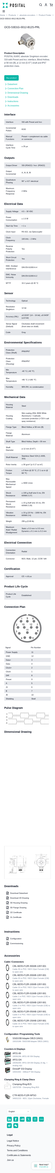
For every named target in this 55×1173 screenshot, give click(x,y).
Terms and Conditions (17, 1150)
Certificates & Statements (19, 1155)
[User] (40, 4)
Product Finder (45, 15)
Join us (10, 1160)
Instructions (12, 101)
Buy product (11, 78)
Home (2, 15)
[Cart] (51, 4)
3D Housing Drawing (19, 903)
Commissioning (16, 943)
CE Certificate (16, 912)
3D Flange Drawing (18, 908)
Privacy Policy (13, 1146)
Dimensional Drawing (17, 93)
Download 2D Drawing (19, 898)
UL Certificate (15, 917)
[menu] (2, 10)
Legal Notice (13, 1141)
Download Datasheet (19, 893)
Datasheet (12, 84)
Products (12, 15)
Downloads (12, 97)
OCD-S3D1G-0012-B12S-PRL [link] (12, 19)
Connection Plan (15, 88)
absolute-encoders (27, 15)
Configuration (15, 939)
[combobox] (19, 1111)
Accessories (13, 105)
